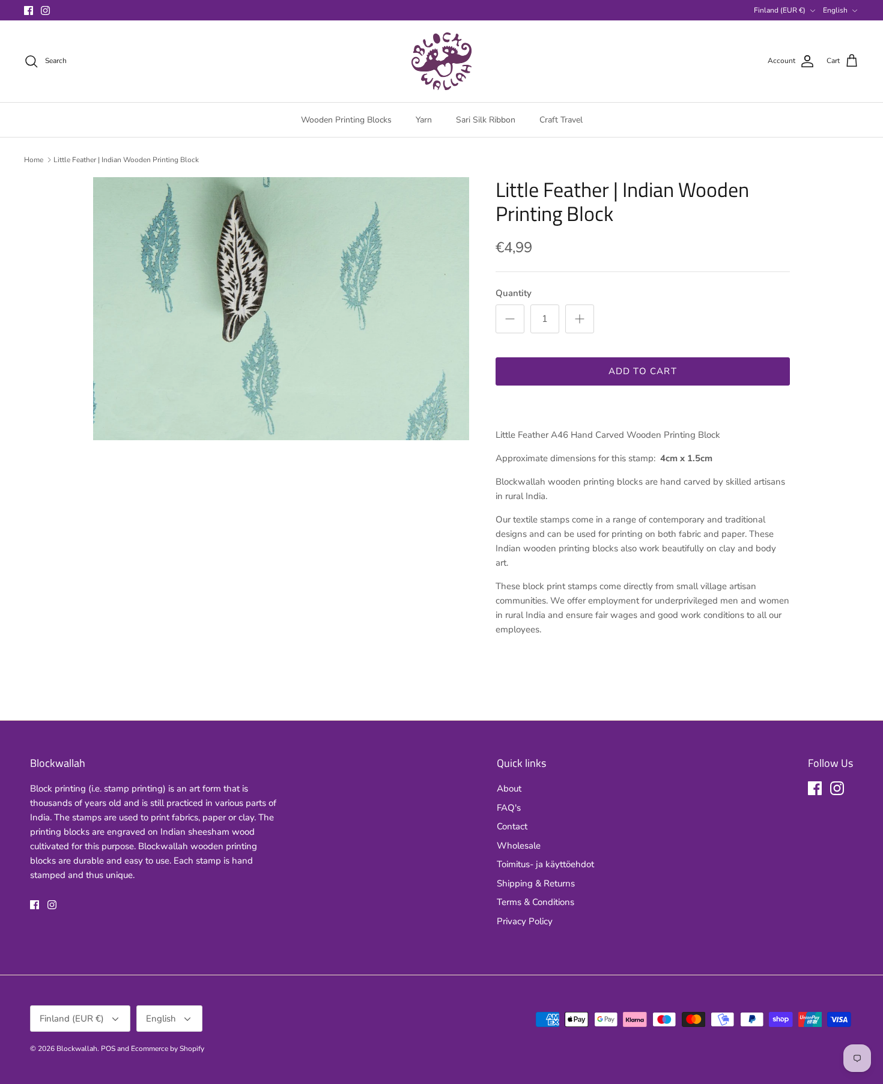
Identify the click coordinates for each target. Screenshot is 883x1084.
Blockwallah (76, 1048)
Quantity (514, 293)
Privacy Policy (525, 921)
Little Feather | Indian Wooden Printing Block (126, 160)
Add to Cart (642, 371)
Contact (512, 826)
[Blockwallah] (441, 61)
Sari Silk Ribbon (485, 120)
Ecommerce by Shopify (167, 1048)
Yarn (424, 120)
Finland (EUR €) (780, 10)
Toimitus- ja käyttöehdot (545, 864)
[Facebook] (28, 10)
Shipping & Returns (536, 883)
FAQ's (509, 808)
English (835, 10)
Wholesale (519, 846)
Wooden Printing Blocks (346, 120)
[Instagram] (45, 10)
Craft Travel (561, 120)
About (509, 789)
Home (33, 160)
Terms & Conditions (535, 902)
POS (108, 1048)
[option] (281, 308)
